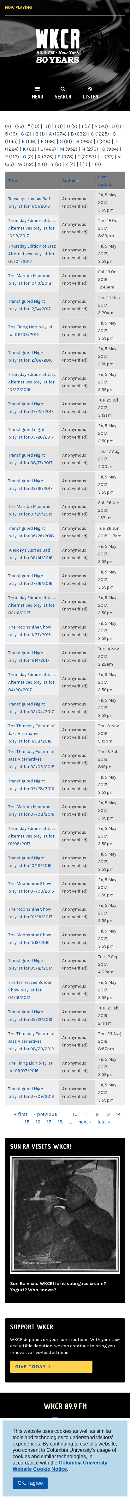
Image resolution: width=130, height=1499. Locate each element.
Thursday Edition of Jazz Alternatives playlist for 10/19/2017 (32, 228)
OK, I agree (30, 1483)
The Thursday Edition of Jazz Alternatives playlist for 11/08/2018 (31, 733)
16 (38, 1122)
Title (12, 180)
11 (86, 1114)
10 (75, 1114)
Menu (37, 96)
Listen (90, 96)
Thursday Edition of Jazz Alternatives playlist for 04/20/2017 (32, 682)
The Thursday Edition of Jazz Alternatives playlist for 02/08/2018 (31, 759)
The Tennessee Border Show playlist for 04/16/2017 (29, 990)
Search (63, 96)
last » (104, 1122)
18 (60, 1122)
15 (27, 1122)
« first (20, 1114)
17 (49, 1122)
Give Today (30, 1366)
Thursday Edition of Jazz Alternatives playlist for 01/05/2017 (32, 836)
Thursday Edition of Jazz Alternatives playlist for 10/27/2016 (32, 382)
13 (107, 1114)
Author (69, 180)
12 (96, 1114)
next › (84, 1122)
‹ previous (45, 1114)
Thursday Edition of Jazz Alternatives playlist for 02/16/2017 (32, 605)
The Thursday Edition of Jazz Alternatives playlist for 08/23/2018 (31, 1041)
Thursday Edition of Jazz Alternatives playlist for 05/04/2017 (32, 254)
